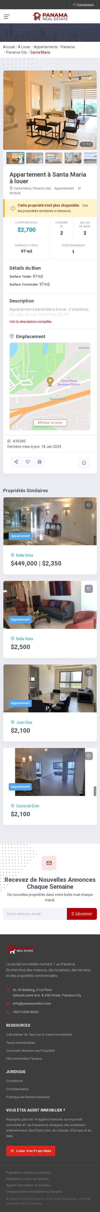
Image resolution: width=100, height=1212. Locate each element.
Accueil (9, 47)
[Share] (16, 462)
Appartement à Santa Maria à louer (47, 178)
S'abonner (82, 913)
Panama (68, 47)
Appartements (46, 47)
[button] (10, 110)
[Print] (39, 462)
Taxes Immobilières (20, 1043)
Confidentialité (17, 1089)
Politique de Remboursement (28, 1097)
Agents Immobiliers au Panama (28, 1185)
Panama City (16, 52)
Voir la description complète (30, 322)
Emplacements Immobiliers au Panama (34, 1192)
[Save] (27, 462)
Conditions (14, 1081)
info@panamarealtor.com (32, 1003)
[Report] (83, 463)
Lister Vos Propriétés (33, 1151)
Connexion (85, 5)
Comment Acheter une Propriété (30, 1050)
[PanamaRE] (50, 16)
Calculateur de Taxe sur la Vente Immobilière (39, 1034)
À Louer (24, 47)
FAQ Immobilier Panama (24, 1058)
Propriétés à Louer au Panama (27, 1179)
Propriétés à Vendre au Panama (28, 1173)
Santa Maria (40, 52)
